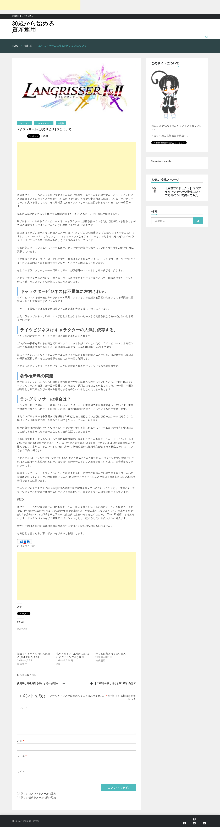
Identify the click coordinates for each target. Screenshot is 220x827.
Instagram (194, 823)
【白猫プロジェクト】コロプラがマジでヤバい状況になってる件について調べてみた (183, 192)
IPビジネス (24, 123)
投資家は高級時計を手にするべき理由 (37, 683)
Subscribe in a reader (161, 161)
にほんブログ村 (26, 546)
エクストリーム (44, 123)
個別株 (61, 123)
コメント (22, 707)
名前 (20, 741)
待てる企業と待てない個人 (110, 653)
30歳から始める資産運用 (33, 27)
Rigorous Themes (30, 821)
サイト (21, 771)
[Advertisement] (40, 5)
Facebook (184, 823)
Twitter (194, 819)
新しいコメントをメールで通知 (38, 793)
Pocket (44, 136)
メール (22, 756)
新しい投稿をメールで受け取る (38, 797)
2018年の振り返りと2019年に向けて (116, 683)
